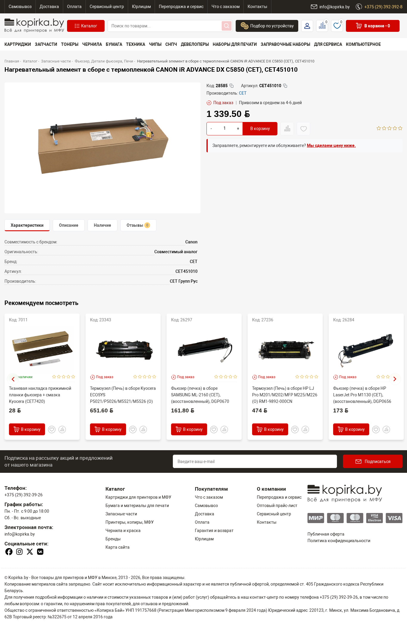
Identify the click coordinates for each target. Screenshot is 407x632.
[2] (384, 128)
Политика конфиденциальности (338, 540)
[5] (400, 128)
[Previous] (13, 379)
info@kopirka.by (19, 534)
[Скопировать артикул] (285, 86)
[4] (395, 128)
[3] (389, 128)
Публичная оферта (325, 534)
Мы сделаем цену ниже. (331, 145)
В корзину (260, 128)
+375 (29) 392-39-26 (23, 494)
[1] (379, 128)
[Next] (395, 379)
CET (242, 93)
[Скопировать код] (231, 86)
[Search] (227, 26)
